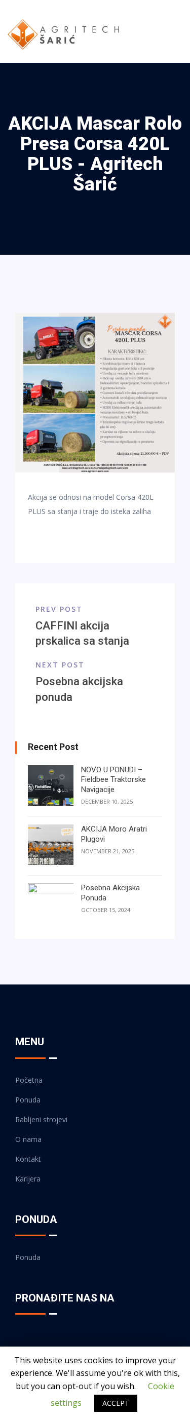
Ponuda (28, 1099)
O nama (28, 1139)
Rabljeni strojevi (41, 1119)
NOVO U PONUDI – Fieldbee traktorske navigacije (113, 779)
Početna (29, 1080)
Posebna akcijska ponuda (110, 892)
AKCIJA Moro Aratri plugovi (114, 834)
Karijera (28, 1178)
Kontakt (28, 1159)
